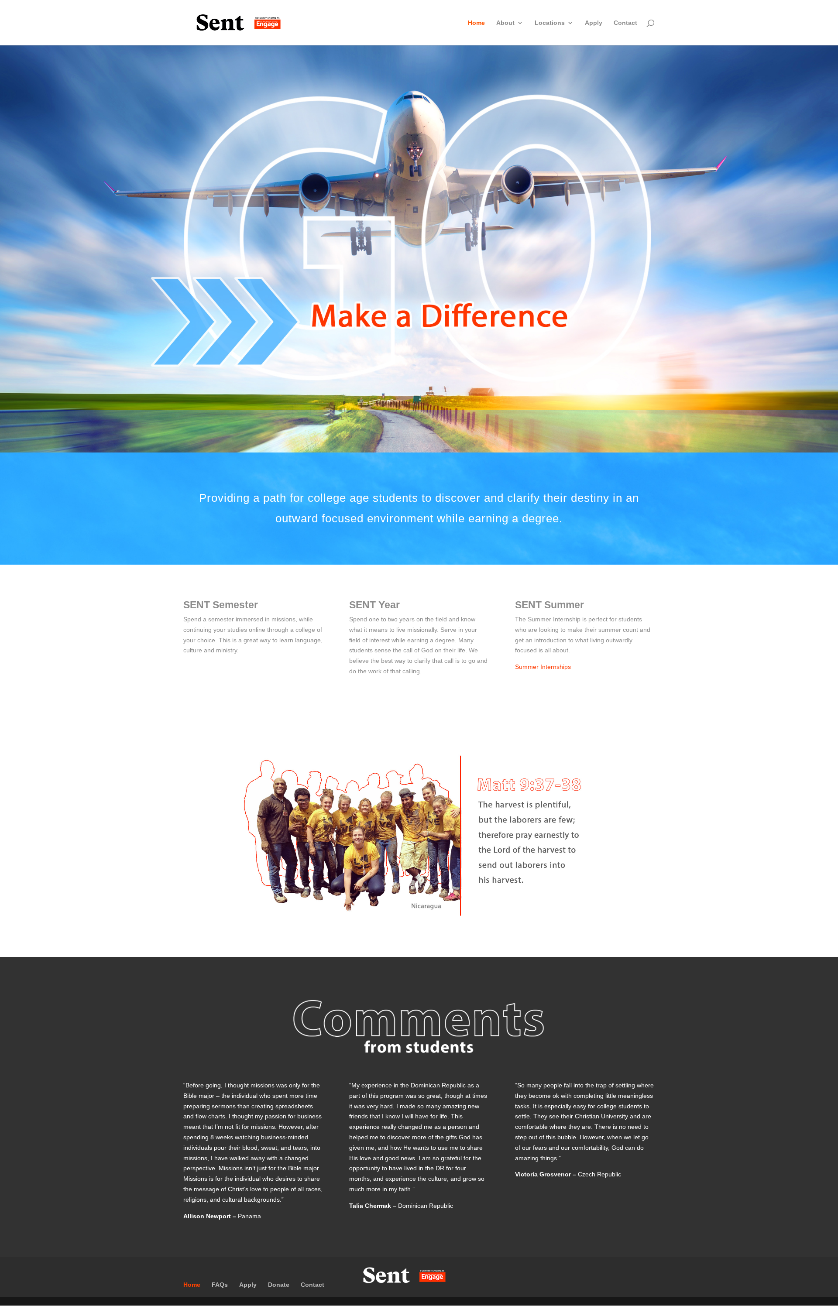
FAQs (220, 1284)
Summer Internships (543, 666)
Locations (550, 23)
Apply (593, 23)
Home (476, 23)
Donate (278, 1284)
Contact (625, 23)
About (505, 23)
